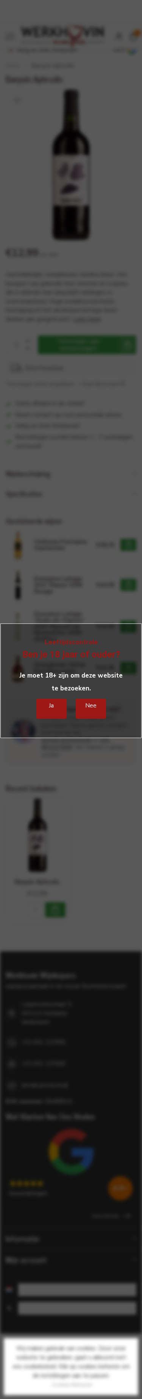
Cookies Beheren (72, 1384)
